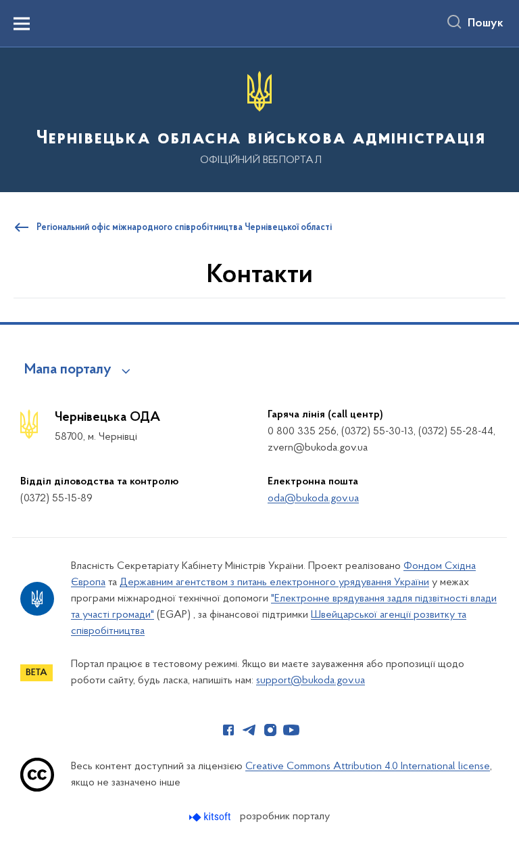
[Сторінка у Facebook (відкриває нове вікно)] (228, 730)
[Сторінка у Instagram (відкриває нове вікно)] (270, 730)
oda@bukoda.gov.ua (313, 498)
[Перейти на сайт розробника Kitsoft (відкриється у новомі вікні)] (211, 817)
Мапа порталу (68, 370)
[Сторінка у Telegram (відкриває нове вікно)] (249, 730)
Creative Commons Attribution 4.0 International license (367, 766)
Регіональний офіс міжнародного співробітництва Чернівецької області (184, 228)
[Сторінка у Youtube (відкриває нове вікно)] (291, 730)
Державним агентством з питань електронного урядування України (274, 582)
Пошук (485, 24)
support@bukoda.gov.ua (310, 680)
